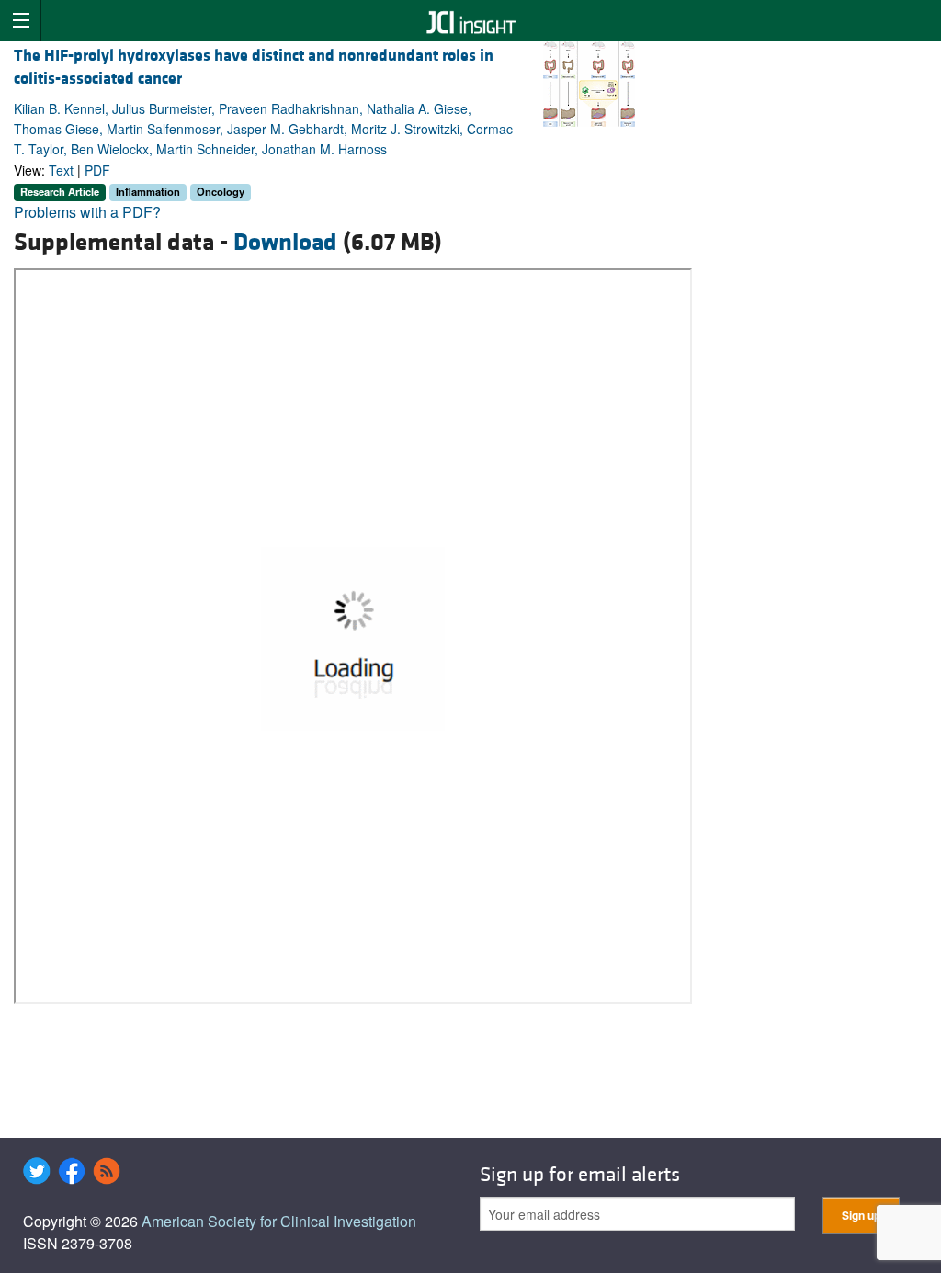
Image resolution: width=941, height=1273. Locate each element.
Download (285, 242)
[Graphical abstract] (589, 82)
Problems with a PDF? (87, 211)
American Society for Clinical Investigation (279, 1221)
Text (61, 170)
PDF (97, 170)
